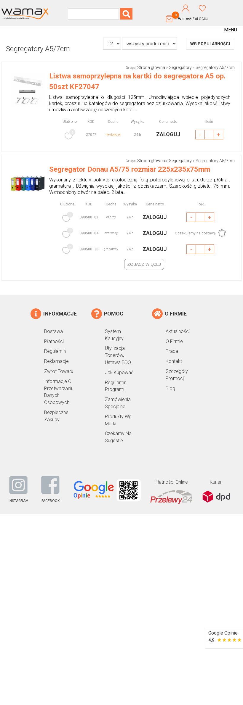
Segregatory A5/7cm (215, 67)
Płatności (54, 341)
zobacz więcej (144, 264)
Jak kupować (119, 372)
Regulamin (55, 351)
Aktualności (178, 331)
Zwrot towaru (58, 371)
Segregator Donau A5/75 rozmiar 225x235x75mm (129, 169)
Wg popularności (210, 43)
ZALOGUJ (200, 19)
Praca (172, 351)
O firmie (174, 341)
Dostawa (53, 331)
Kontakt (174, 361)
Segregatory (180, 67)
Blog (170, 388)
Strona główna (151, 67)
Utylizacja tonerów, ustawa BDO (118, 355)
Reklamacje (56, 361)
